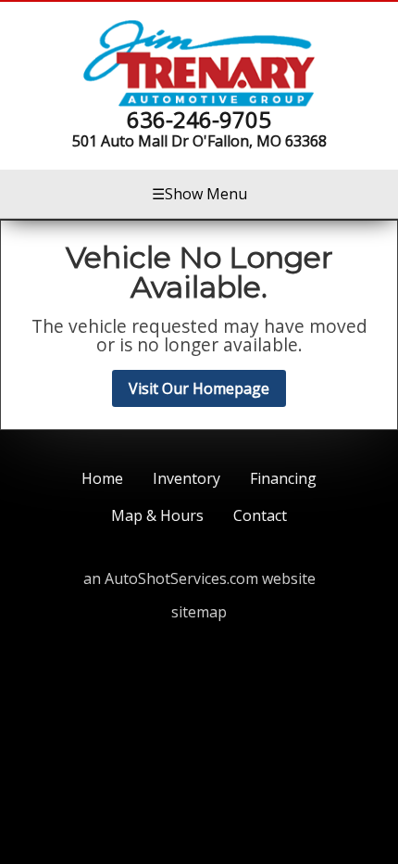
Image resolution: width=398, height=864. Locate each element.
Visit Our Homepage (199, 388)
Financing (283, 478)
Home (102, 478)
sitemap (199, 612)
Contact (260, 515)
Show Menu (199, 194)
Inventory (186, 478)
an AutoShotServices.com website (199, 578)
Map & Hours (157, 515)
